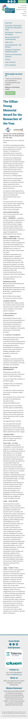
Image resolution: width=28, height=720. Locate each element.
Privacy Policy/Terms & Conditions (8, 716)
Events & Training (22, 7)
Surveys (7, 59)
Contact (24, 15)
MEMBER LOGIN (22, 1)
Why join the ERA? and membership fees (12, 38)
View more (10, 93)
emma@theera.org (16, 675)
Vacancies (24, 13)
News (25, 11)
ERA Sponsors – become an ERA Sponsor (13, 34)
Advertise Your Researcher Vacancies (13, 56)
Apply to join (9, 42)
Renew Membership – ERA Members (13, 46)
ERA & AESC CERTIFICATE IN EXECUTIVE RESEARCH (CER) (13, 28)
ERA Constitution (10, 65)
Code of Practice (10, 62)
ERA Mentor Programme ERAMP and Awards (12, 51)
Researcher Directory (21, 9)
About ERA (23, 5)
